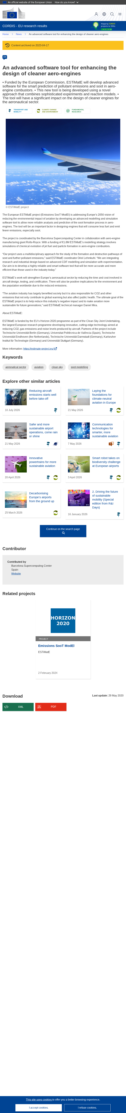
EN (4, 57)
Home (5, 34)
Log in (96, 14)
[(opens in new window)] (13, 12)
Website (16, 573)
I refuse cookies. (87, 1107)
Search (112, 14)
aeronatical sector (15, 367)
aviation (38, 367)
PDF (53, 706)
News (19, 34)
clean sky (57, 367)
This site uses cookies (39, 1099)
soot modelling (79, 367)
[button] (104, 14)
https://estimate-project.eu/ (39, 348)
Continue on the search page (63, 529)
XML (20, 706)
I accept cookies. (38, 1107)
